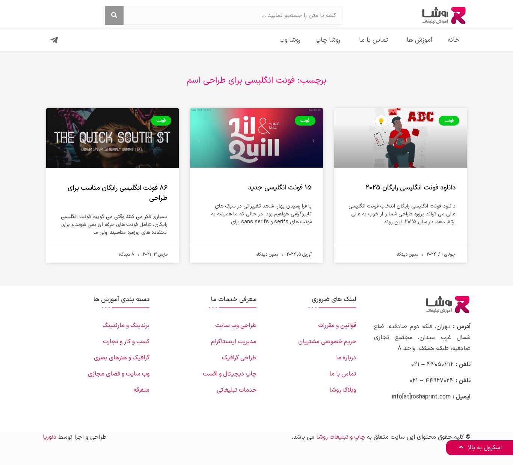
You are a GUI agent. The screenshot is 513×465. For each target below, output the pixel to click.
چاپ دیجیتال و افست (229, 374)
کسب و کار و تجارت (126, 341)
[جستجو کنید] (114, 15)
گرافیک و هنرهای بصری (121, 357)
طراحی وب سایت (235, 325)
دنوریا (49, 437)
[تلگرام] (54, 40)
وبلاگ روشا (342, 390)
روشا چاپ (327, 40)
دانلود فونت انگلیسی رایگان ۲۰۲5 (410, 188)
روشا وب (289, 40)
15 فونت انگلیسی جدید (280, 188)
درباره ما (346, 357)
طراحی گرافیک (239, 357)
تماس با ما (373, 40)
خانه (453, 40)
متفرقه (141, 390)
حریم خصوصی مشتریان (327, 341)
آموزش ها (420, 40)
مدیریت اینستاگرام (233, 341)
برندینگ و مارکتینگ (126, 325)
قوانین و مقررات (337, 325)
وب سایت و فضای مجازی (118, 374)
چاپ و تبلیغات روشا (340, 437)
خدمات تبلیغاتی (236, 390)
